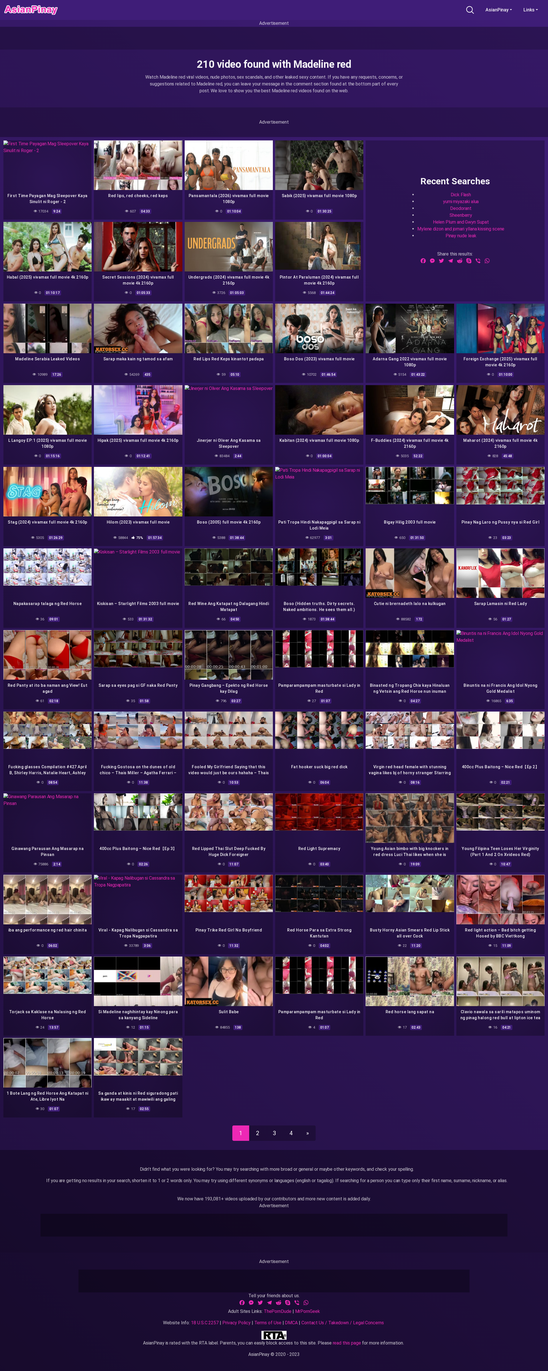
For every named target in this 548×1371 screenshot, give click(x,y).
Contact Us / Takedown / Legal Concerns (342, 1322)
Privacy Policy (236, 1322)
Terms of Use (267, 1322)
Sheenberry (461, 215)
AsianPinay (497, 10)
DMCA (291, 1322)
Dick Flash (461, 194)
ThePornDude (277, 1311)
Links (529, 10)
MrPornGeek (307, 1311)
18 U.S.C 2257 (205, 1322)
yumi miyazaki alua (461, 201)
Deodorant (460, 208)
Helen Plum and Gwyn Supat (461, 221)
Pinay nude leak (461, 235)
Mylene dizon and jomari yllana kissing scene (460, 228)
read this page (347, 1343)
